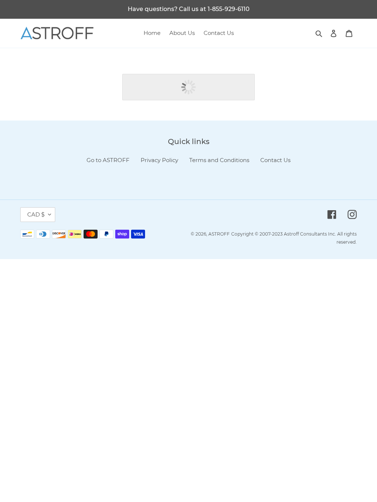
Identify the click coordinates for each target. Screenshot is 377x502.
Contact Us (275, 160)
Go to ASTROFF (108, 160)
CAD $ (36, 214)
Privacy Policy (159, 160)
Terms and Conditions (219, 160)
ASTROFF (219, 234)
